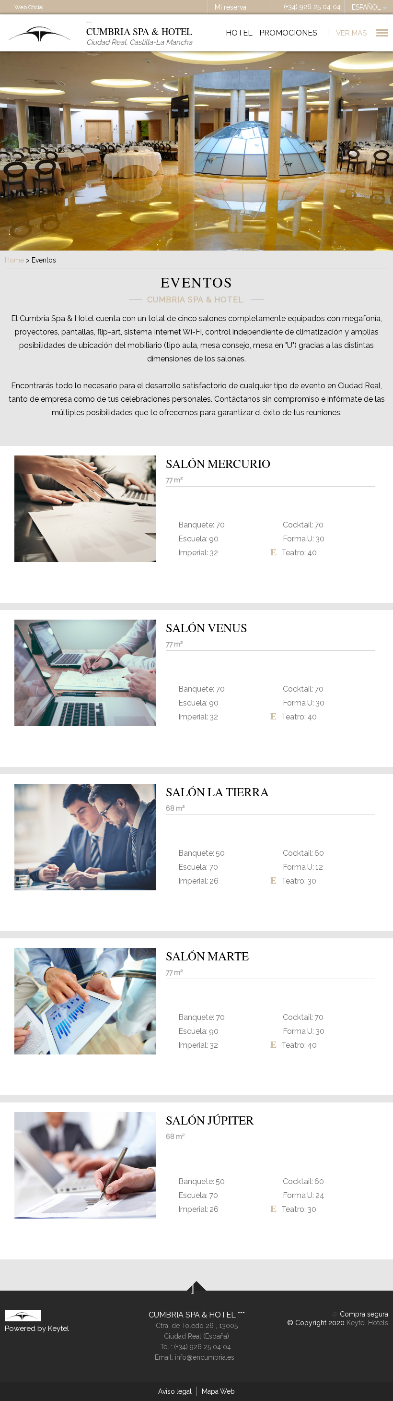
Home (14, 260)
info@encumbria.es (204, 1357)
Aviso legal (175, 1391)
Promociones (288, 32)
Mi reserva (230, 7)
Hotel (239, 32)
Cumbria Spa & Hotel (193, 1314)
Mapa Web (218, 1391)
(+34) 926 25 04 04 (312, 7)
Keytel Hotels (367, 1323)
